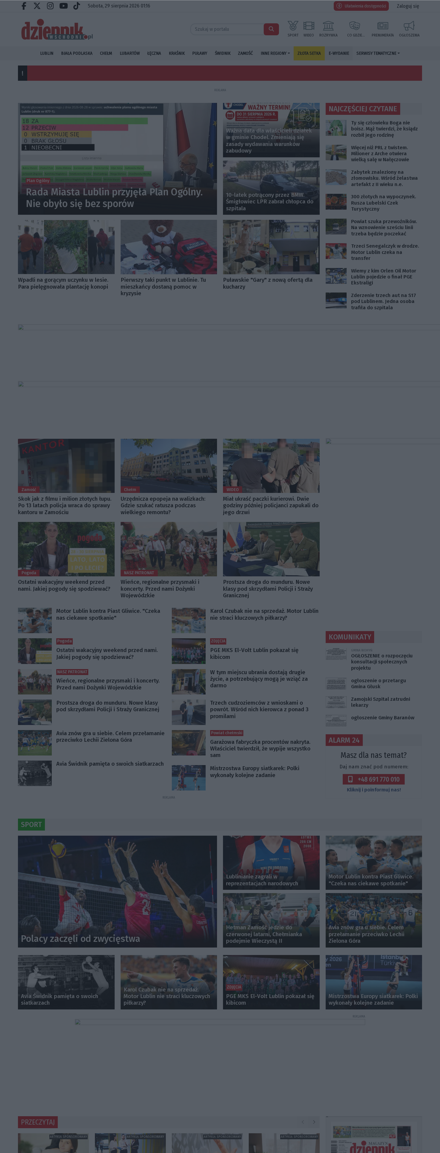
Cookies (145, 651)
